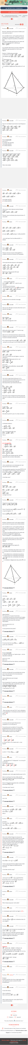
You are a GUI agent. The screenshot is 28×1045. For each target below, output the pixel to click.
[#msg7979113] (16, 120)
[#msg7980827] (16, 736)
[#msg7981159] (16, 916)
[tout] (23, 16)
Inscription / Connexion (14, 8)
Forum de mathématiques (11, 15)
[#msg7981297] (16, 966)
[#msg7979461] (16, 150)
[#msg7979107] (16, 28)
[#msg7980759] (16, 669)
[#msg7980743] (16, 592)
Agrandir (19, 1017)
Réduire (11, 1017)
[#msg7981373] (16, 974)
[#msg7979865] (16, 278)
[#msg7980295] (16, 403)
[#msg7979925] (16, 314)
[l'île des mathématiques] (14, 2)
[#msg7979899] (16, 304)
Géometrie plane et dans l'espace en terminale (15, 1028)
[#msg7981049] (16, 818)
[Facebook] (21, 24)
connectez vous (19, 1020)
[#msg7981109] (16, 907)
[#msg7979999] (16, 327)
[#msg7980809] (16, 719)
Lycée (20, 15)
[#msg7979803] (16, 244)
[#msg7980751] (16, 649)
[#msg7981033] (16, 806)
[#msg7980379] (16, 461)
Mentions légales (6, 1040)
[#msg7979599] (16, 190)
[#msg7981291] (16, 943)
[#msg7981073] (16, 833)
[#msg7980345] (16, 420)
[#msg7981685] (16, 987)
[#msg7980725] (16, 499)
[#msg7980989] (16, 748)
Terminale (25, 15)
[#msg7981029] (16, 795)
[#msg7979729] (16, 221)
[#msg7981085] (16, 899)
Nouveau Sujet (14, 12)
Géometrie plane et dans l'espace (10, 16)
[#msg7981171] (16, 926)
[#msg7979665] (16, 206)
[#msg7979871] (16, 296)
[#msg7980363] (16, 439)
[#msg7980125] (16, 347)
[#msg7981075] (16, 857)
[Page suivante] (15, 19)
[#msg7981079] (16, 891)
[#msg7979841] (16, 259)
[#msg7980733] (16, 519)
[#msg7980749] (16, 636)
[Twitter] (23, 24)
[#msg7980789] (16, 707)
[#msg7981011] (16, 757)
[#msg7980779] (16, 696)
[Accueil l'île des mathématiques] (2, 15)
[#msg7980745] (16, 611)
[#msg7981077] (16, 874)
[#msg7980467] (16, 482)
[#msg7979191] (16, 136)
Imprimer (15, 1015)
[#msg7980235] (16, 375)
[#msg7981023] (16, 770)
